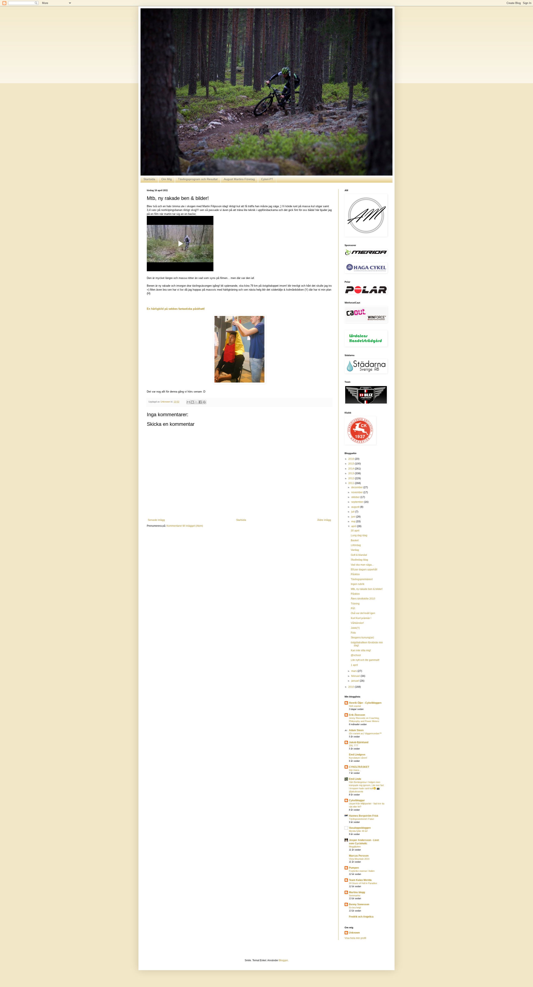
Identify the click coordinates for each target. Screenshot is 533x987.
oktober (355, 497)
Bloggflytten (355, 846)
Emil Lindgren (357, 754)
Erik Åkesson (357, 714)
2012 (351, 478)
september (357, 501)
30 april (355, 530)
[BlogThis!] (192, 402)
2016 (351, 458)
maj (353, 521)
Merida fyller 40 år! (358, 831)
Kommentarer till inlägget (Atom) (185, 525)
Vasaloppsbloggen (360, 827)
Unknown (354, 932)
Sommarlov (354, 895)
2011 (351, 483)
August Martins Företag (239, 179)
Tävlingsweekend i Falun (361, 819)
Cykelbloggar (357, 800)
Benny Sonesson (359, 904)
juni (353, 516)
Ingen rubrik (357, 584)
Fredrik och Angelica (361, 916)
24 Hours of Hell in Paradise (363, 883)
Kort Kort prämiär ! (361, 618)
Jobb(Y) (355, 628)
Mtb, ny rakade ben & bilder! (366, 589)
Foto (353, 632)
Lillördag (356, 545)
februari (356, 676)
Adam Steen (356, 730)
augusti (355, 506)
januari (355, 680)
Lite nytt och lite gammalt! (365, 660)
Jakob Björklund (358, 742)
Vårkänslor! (357, 623)
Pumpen (354, 867)
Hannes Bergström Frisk (363, 815)
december (357, 487)
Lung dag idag (359, 535)
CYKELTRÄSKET (359, 766)
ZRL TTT (353, 745)
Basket (355, 540)
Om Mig (166, 179)
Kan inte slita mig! (361, 650)
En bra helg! (355, 907)
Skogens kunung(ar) (362, 637)
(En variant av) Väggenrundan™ (365, 733)
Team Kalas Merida (360, 880)
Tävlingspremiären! (362, 579)
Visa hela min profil (355, 938)
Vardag (355, 550)
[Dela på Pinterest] (204, 402)
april (354, 526)
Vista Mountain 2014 (359, 859)
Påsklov (355, 574)
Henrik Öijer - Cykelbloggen (365, 702)
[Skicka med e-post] (188, 402)
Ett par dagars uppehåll (364, 569)
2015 (351, 463)
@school (356, 655)
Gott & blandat (359, 555)
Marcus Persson (359, 855)
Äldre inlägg (324, 520)
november (357, 492)
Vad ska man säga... (362, 564)
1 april (354, 665)
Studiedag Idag (359, 559)
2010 (351, 686)
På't (353, 608)
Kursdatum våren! (358, 758)
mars (354, 671)
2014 (351, 468)
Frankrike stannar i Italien (362, 871)
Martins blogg (357, 892)
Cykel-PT (267, 179)
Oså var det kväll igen (363, 613)
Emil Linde (355, 779)
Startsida (149, 179)
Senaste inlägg (156, 520)
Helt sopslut (355, 706)
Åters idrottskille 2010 (363, 598)
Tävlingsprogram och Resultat (198, 179)
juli (353, 511)
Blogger (283, 960)
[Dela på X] (196, 402)
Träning (355, 603)
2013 (351, 473)
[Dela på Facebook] (200, 402)
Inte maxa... (355, 770)
